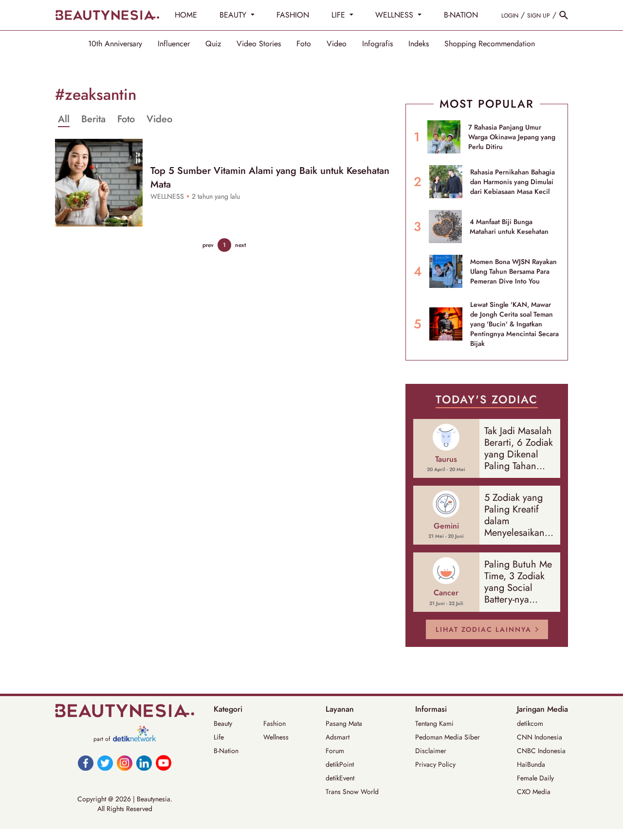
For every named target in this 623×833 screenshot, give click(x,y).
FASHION (292, 14)
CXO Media (533, 791)
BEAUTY (234, 14)
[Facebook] (85, 763)
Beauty (223, 723)
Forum (335, 751)
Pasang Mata (344, 723)
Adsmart (337, 737)
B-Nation (226, 751)
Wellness (276, 737)
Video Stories (259, 43)
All (64, 119)
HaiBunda (531, 764)
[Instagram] (124, 763)
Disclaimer (430, 751)
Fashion (274, 723)
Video (337, 43)
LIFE (339, 14)
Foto (303, 43)
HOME (186, 14)
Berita (93, 119)
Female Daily (535, 778)
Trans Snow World (352, 791)
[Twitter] (105, 763)
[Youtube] (163, 763)
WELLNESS (395, 14)
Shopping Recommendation (489, 43)
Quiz (213, 43)
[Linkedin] (144, 763)
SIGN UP (538, 15)
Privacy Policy (435, 764)
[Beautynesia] (107, 15)
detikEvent (340, 778)
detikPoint (340, 764)
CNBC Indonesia (541, 751)
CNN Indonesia (539, 737)
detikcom (530, 723)
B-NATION (461, 14)
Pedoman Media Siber (447, 737)
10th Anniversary (115, 43)
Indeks (418, 43)
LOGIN (509, 15)
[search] (563, 15)
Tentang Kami (434, 723)
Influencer (174, 43)
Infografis (377, 43)
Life (219, 737)
